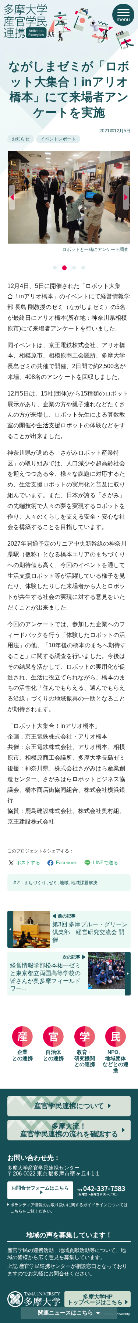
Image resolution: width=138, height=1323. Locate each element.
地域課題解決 (84, 882)
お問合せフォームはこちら (40, 1188)
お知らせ (20, 139)
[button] (55, 267)
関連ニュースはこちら (65, 1312)
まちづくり (35, 882)
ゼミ (53, 882)
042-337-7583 (104, 1188)
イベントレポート (58, 139)
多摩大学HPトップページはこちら (95, 1299)
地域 (64, 882)
